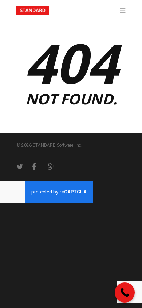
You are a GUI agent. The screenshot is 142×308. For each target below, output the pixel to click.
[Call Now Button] (125, 292)
